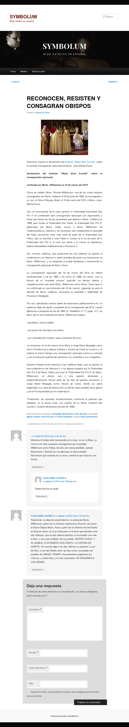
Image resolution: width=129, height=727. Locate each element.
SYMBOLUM (23, 16)
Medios (23, 71)
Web (31, 683)
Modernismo (68, 413)
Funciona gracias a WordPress (64, 716)
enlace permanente (89, 416)
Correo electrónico (38, 667)
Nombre (33, 652)
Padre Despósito (64, 416)
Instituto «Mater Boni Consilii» (80, 161)
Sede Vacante (81, 413)
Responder (38, 466)
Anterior (15, 81)
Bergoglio (57, 413)
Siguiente (114, 81)
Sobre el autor (38, 71)
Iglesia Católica (33, 416)
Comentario (35, 609)
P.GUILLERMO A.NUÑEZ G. (55, 478)
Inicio (13, 71)
